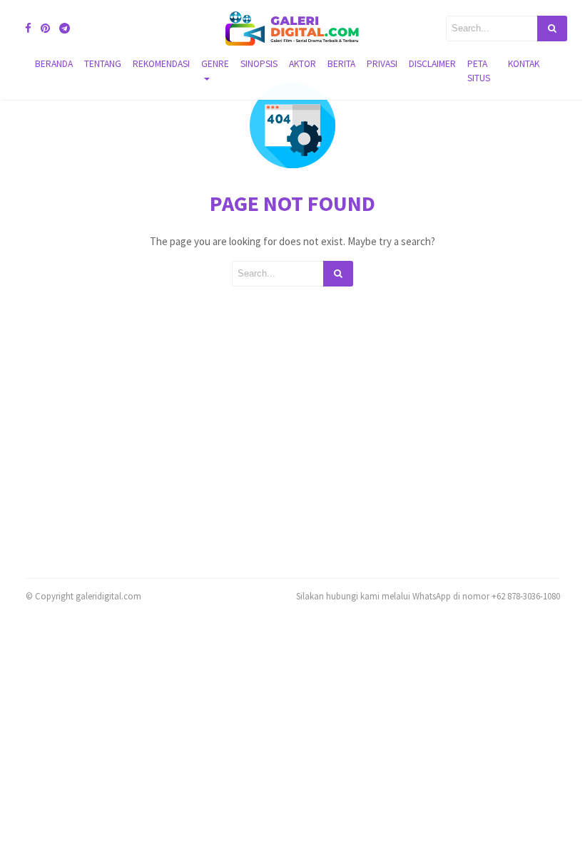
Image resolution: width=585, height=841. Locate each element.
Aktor (302, 64)
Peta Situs (478, 71)
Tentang (102, 64)
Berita (341, 64)
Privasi (382, 64)
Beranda (54, 64)
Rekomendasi (161, 64)
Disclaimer (432, 64)
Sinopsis (259, 64)
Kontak (523, 64)
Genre (215, 64)
